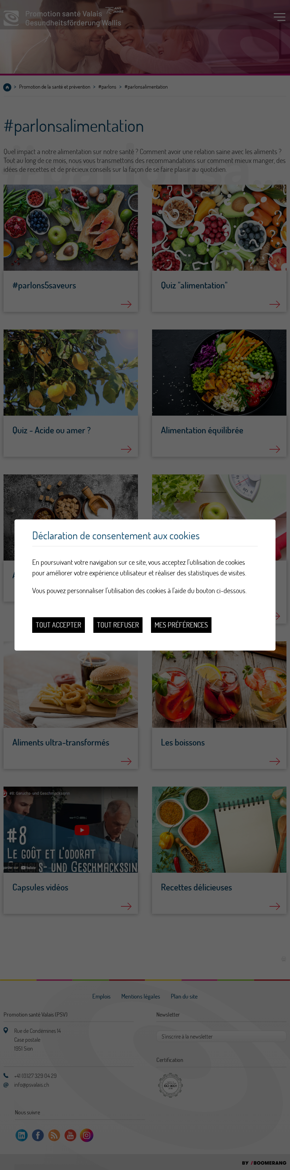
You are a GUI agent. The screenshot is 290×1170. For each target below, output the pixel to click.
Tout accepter (58, 624)
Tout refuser (118, 624)
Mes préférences (181, 624)
